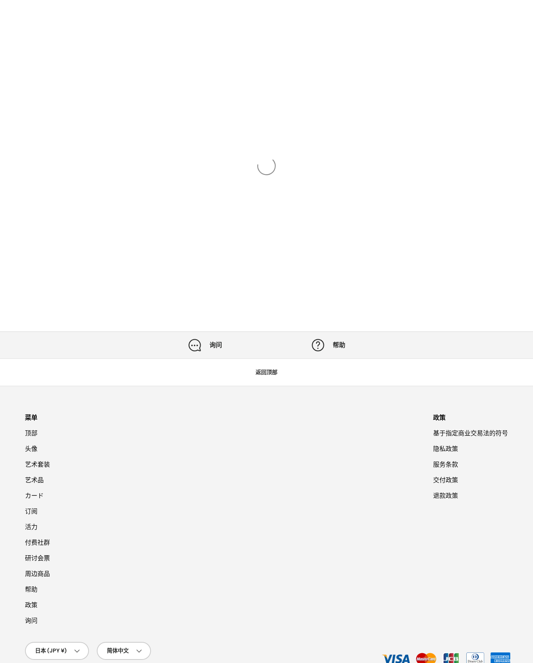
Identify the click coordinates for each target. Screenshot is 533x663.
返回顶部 (266, 372)
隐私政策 (445, 449)
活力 (31, 527)
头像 (31, 449)
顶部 (31, 433)
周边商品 (37, 574)
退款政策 (445, 496)
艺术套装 (37, 464)
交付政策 (445, 480)
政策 (31, 605)
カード (34, 496)
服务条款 (445, 464)
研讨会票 (37, 558)
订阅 (31, 511)
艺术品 (34, 480)
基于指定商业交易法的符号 (470, 433)
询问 (31, 621)
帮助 (31, 589)
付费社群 (37, 542)
